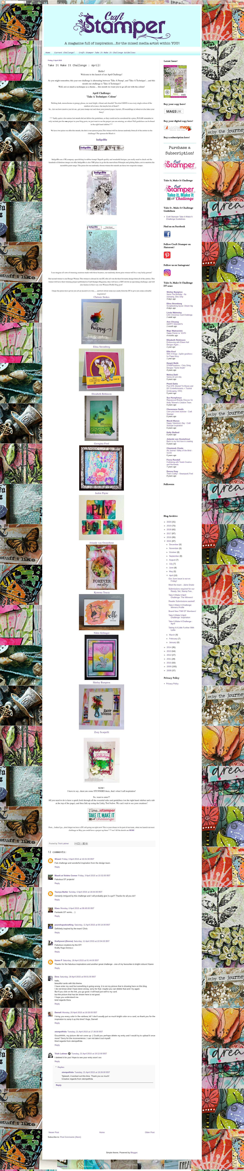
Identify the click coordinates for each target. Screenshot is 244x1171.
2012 (169, 655)
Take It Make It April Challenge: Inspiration (179, 616)
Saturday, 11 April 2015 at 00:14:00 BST (92, 925)
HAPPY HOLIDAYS (175, 324)
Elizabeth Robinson (176, 340)
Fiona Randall (173, 460)
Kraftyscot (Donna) (64, 941)
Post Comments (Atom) (70, 1137)
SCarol (58, 859)
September (174, 556)
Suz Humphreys (174, 398)
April (171, 575)
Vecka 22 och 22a (174, 377)
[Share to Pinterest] (86, 843)
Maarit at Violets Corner (66, 875)
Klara (57, 908)
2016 (169, 537)
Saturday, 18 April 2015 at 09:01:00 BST (78, 977)
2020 (169, 522)
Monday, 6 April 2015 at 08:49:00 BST (77, 908)
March (172, 635)
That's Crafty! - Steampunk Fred (180, 474)
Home (48, 53)
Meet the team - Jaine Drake (181, 585)
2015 (169, 541)
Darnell (58, 1012)
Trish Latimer (61, 1053)
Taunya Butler (61, 892)
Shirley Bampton (175, 292)
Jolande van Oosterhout (178, 439)
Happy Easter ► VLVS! (176, 333)
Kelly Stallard (173, 432)
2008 (169, 670)
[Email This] (75, 843)
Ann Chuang (173, 322)
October (173, 552)
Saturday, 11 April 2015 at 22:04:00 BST (92, 941)
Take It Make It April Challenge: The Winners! (181, 596)
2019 (169, 526)
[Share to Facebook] (83, 843)
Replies (61, 1067)
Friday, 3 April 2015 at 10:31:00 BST (78, 859)
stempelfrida (61, 1031)
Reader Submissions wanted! (182, 601)
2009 (169, 666)
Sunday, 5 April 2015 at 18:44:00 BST (85, 892)
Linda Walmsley (174, 312)
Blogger (134, 1152)
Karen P (58, 960)
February (173, 638)
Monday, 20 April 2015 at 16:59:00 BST (79, 1012)
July (171, 564)
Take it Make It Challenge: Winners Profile (180, 606)
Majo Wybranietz (175, 331)
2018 (169, 529)
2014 (169, 647)
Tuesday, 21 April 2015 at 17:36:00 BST (85, 1031)
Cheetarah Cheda (175, 448)
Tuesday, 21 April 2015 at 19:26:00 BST (92, 1072)
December (174, 544)
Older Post (149, 1132)
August (172, 560)
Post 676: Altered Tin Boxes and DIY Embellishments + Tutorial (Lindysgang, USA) (180, 388)
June (171, 567)
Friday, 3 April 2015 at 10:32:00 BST (94, 875)
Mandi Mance (173, 421)
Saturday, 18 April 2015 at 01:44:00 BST (81, 960)
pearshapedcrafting (64, 925)
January (173, 642)
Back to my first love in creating (180, 441)
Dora (57, 977)
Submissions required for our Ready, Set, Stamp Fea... (181, 590)
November (174, 548)
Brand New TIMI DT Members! (182, 611)
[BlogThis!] (78, 843)
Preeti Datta (172, 384)
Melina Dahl (172, 375)
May (171, 571)
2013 (169, 651)
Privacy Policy (172, 683)
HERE (131, 830)
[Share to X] (81, 843)
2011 (169, 659)
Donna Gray (172, 471)
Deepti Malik (172, 363)
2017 (169, 533)
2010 (169, 663)
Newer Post (54, 1132)
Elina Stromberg (174, 303)
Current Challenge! (64, 53)
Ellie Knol (171, 351)
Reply (57, 867)
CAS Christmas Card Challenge (179, 315)
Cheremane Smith (175, 409)
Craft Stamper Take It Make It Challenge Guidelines (107, 53)
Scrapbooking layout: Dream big (180, 306)
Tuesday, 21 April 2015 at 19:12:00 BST (89, 1053)
